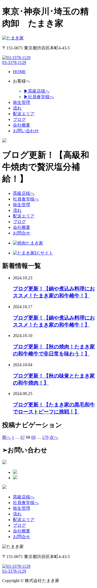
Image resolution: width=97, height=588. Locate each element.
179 (45, 437)
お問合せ (21, 233)
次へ (54, 437)
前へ (6, 437)
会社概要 (21, 227)
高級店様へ (23, 193)
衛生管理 (21, 204)
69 (33, 437)
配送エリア (23, 216)
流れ (17, 210)
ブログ (19, 221)
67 (22, 437)
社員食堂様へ (26, 199)
